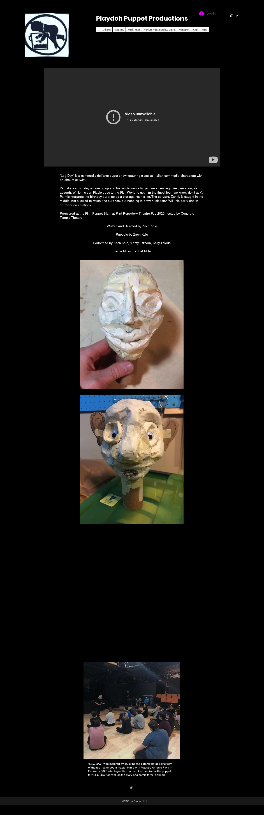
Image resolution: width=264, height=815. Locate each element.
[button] (184, 29)
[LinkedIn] (237, 16)
